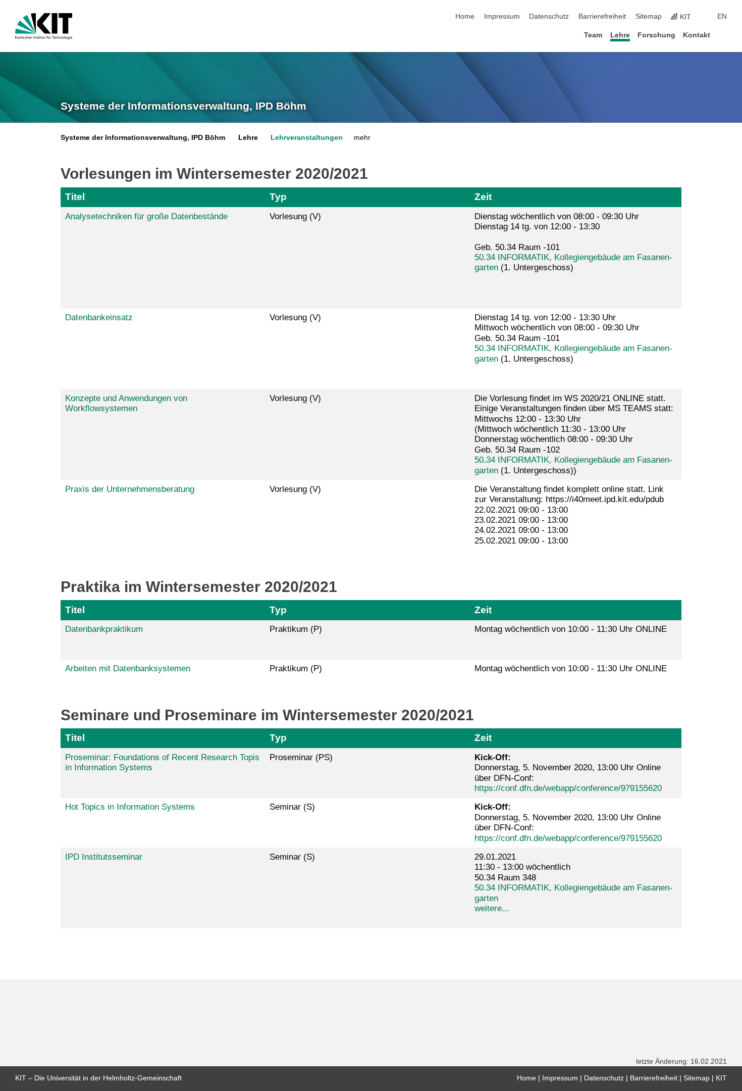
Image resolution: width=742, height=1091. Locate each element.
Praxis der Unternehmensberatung (129, 489)
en (722, 16)
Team (593, 35)
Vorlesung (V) (295, 216)
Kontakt (696, 35)
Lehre (620, 35)
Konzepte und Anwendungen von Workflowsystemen (126, 403)
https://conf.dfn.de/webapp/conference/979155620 (568, 788)
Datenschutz (549, 16)
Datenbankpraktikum (104, 629)
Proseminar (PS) (301, 757)
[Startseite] (724, 34)
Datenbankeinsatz (99, 317)
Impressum (502, 16)
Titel (75, 196)
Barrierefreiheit (602, 16)
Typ (278, 196)
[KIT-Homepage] (43, 26)
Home (464, 16)
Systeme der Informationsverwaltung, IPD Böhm (183, 106)
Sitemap (648, 16)
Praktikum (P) (296, 629)
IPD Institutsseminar (103, 857)
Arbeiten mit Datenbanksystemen (127, 668)
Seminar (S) (292, 807)
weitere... (491, 908)
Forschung (656, 35)
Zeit (483, 196)
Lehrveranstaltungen (307, 137)
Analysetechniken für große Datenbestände (146, 216)
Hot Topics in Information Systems (130, 807)
